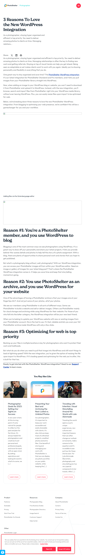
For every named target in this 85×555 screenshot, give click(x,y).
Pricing (6, 509)
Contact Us (59, 517)
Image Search (34, 513)
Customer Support (36, 517)
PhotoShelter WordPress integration (64, 74)
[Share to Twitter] (12, 55)
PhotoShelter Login (10, 533)
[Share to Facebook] (21, 55)
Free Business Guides (36, 506)
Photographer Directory (38, 509)
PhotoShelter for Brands (12, 517)
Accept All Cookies (64, 549)
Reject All (49, 549)
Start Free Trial (9, 513)
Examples (7, 506)
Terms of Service (60, 513)
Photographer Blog (36, 502)
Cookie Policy (44, 544)
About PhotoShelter (61, 502)
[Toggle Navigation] (78, 5)
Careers (58, 506)
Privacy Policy (59, 509)
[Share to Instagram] (16, 55)
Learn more (15, 477)
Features (7, 502)
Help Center (34, 521)
